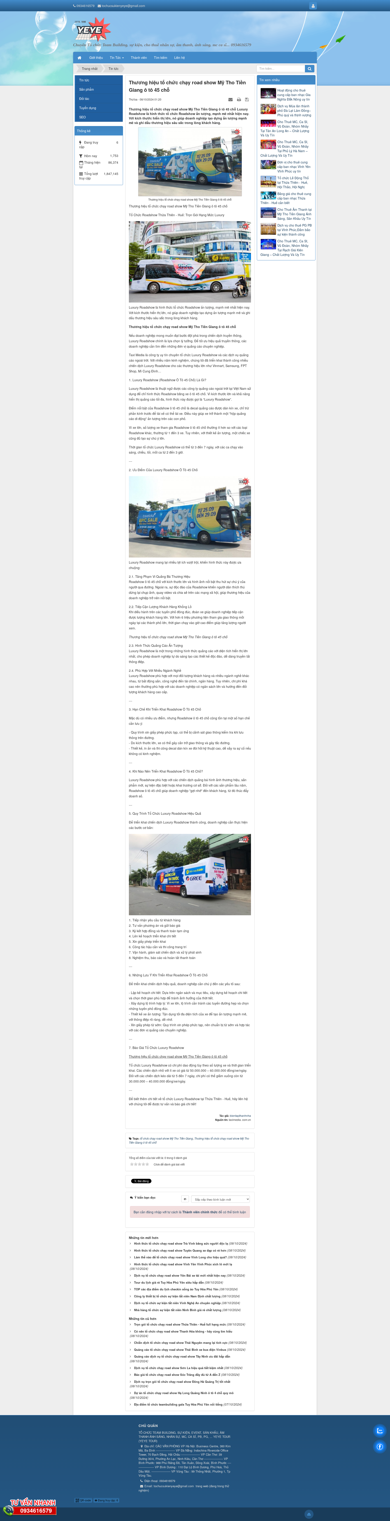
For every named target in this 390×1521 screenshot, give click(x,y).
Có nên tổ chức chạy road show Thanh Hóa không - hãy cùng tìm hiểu (183, 1331)
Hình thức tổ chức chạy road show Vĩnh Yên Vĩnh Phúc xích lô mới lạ (183, 1264)
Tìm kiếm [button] (160, 57)
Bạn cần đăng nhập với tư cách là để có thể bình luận (190, 1212)
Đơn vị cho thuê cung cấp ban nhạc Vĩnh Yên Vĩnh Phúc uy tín (294, 166)
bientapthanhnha (240, 1115)
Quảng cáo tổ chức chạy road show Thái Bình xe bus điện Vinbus (180, 1349)
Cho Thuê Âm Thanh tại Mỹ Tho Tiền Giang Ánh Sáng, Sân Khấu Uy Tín (294, 214)
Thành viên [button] (139, 57)
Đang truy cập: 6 (107, 1500)
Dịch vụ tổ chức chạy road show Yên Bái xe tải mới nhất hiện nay (180, 1275)
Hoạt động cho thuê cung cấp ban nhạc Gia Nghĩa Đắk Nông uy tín (294, 94)
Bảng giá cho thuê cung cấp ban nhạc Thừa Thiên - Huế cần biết (285, 198)
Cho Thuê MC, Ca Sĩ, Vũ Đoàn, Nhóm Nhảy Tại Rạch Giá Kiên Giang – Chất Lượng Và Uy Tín (284, 248)
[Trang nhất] (80, 57)
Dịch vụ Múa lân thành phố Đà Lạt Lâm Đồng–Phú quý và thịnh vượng (294, 110)
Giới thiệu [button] (96, 57)
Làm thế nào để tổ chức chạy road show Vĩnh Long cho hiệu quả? (180, 1257)
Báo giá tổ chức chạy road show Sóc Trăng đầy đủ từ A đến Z (177, 1374)
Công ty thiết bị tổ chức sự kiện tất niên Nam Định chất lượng (177, 1296)
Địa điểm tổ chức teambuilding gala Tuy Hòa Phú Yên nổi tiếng (178, 1404)
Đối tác (84, 98)
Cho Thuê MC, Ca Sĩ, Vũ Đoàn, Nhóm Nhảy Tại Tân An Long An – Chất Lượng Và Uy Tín (284, 128)
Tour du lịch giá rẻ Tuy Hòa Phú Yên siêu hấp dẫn (169, 1282)
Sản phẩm (86, 89)
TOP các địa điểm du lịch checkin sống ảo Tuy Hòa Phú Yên (176, 1289)
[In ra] (239, 99)
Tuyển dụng (87, 108)
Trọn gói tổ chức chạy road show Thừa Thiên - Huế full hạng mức (180, 1324)
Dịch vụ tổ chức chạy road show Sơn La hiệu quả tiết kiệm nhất (178, 1368)
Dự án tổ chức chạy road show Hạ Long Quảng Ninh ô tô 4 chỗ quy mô (184, 1393)
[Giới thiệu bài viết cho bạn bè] (231, 99)
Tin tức (84, 80)
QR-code (85, 1500)
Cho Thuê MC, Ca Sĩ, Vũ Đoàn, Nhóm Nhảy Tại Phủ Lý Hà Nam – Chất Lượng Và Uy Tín (284, 149)
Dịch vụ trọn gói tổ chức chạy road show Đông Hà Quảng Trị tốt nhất (182, 1381)
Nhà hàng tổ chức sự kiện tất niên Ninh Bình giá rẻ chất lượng (177, 1310)
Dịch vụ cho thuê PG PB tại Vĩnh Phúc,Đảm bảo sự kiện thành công (294, 229)
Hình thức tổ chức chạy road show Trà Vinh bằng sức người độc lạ (181, 1243)
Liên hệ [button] (179, 57)
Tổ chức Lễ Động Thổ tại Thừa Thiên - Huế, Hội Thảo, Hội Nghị (293, 182)
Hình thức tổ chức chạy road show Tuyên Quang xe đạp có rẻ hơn (180, 1250)
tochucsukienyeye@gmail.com (123, 5)
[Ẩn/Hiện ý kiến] (185, 1198)
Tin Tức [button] (116, 57)
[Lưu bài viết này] (247, 99)
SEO (82, 117)
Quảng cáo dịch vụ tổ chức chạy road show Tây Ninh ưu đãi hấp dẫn (182, 1356)
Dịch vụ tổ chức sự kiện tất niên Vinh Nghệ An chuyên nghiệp (177, 1303)
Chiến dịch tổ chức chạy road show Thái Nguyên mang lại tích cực (181, 1342)
